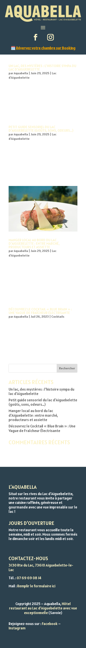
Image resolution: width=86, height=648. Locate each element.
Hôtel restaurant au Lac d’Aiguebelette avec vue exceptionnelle (43, 608)
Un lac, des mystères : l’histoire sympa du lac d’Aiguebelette (42, 67)
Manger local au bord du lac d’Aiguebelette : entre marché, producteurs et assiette (34, 243)
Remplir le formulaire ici (36, 586)
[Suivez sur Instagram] (50, 37)
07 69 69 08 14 (29, 577)
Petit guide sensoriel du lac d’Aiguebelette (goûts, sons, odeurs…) (41, 129)
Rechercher (67, 368)
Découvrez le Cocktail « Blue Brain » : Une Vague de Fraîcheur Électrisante (40, 311)
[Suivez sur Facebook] (35, 37)
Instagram (17, 628)
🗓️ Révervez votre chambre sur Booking (43, 48)
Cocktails (57, 317)
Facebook (50, 623)
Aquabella (21, 73)
